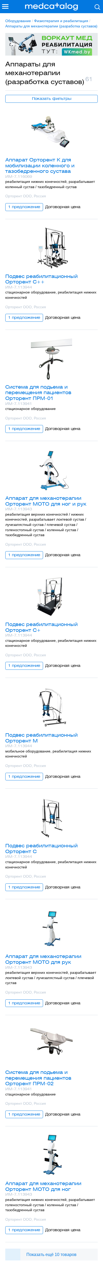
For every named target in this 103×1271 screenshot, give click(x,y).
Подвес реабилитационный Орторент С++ (41, 279)
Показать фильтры (51, 98)
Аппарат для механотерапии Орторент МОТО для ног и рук (45, 501)
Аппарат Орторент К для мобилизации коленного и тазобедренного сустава (39, 165)
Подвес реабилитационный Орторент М (41, 738)
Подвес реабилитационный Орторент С (41, 848)
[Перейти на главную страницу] (51, 7)
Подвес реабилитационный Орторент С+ (41, 627)
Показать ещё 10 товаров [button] (51, 1254)
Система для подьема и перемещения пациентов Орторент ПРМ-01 (38, 392)
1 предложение (24, 206)
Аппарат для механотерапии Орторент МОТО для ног (43, 1186)
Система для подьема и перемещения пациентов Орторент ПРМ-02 (38, 1078)
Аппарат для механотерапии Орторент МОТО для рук (43, 959)
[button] (5, 6)
